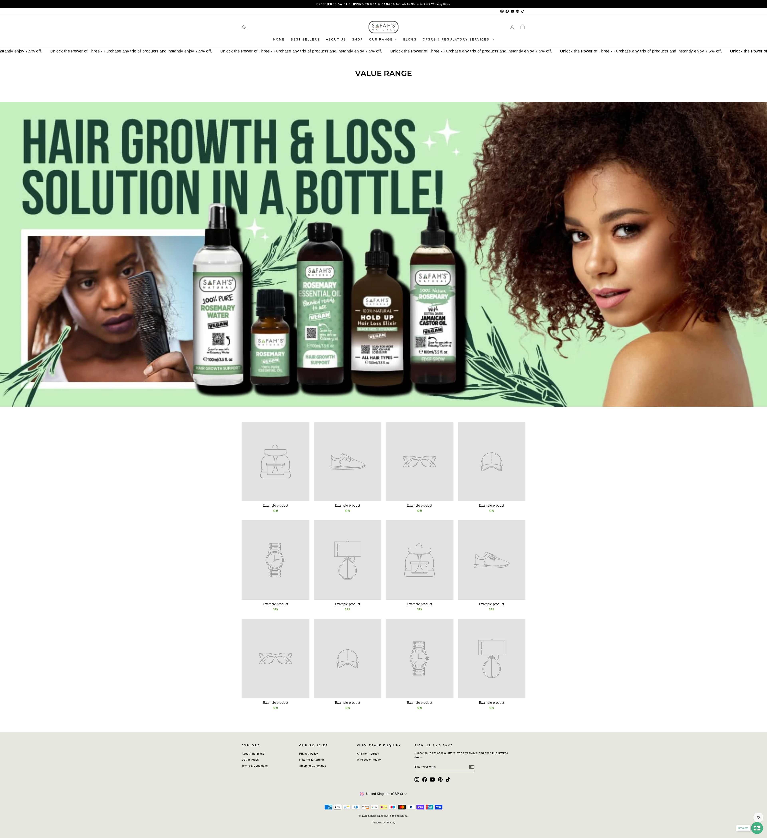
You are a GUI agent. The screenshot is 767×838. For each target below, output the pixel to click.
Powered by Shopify (383, 822)
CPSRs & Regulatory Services (457, 39)
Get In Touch (250, 759)
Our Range (381, 39)
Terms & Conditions (255, 765)
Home (279, 39)
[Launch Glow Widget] (757, 828)
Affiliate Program (368, 753)
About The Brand (253, 753)
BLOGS (410, 39)
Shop (357, 39)
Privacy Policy (308, 753)
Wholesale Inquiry (369, 759)
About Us (336, 39)
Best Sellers (305, 39)
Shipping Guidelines (312, 765)
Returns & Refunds (312, 759)
